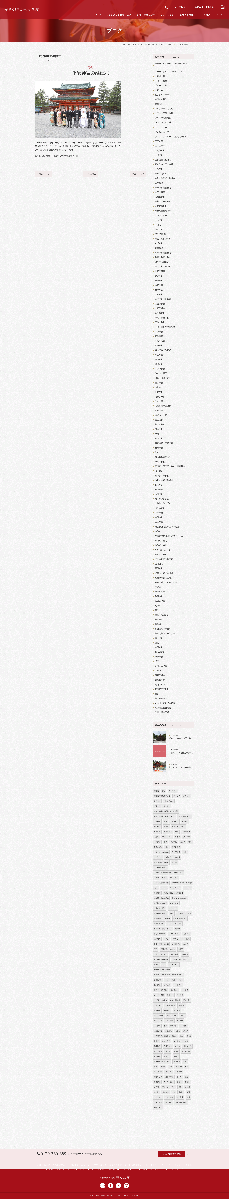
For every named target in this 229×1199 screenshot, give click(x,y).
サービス (176, 796)
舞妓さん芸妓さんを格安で (173, 893)
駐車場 (177, 837)
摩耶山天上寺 (161, 415)
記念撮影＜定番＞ (163, 629)
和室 (184, 1061)
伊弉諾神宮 (160, 229)
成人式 (185, 1031)
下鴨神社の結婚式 (160, 878)
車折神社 (159, 657)
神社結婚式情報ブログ (165, 559)
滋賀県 (174, 862)
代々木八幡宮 (159, 1016)
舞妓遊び (157, 893)
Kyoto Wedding (175, 888)
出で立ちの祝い (162, 262)
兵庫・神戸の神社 (163, 257)
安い (163, 964)
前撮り (156, 964)
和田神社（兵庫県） (161, 959)
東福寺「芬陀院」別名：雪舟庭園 (170, 466)
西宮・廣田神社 (162, 615)
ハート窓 (185, 990)
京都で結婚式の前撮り (165, 178)
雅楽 (157, 694)
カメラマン (158, 1102)
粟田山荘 (159, 564)
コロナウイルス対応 (164, 122)
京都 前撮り (161, 174)
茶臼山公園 (158, 1072)
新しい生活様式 (159, 934)
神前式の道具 (161, 545)
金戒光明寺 (166, 1041)
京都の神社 (56, 156)
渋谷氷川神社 (170, 1005)
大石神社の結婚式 (160, 903)
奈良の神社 (160, 313)
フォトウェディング (181, 1041)
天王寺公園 (186, 1051)
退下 (157, 661)
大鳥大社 (167, 1056)
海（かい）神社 (162, 499)
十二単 (179, 1077)
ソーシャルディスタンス (163, 929)
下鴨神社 (159, 155)
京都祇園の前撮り (163, 211)
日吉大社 (159, 429)
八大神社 (178, 1072)
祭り (165, 842)
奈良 (167, 847)
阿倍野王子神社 (162, 689)
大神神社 (159, 294)
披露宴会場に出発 (163, 406)
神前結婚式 (176, 847)
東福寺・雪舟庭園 (160, 990)
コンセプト (173, 791)
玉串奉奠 (159, 513)
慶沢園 (167, 1051)
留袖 (188, 1092)
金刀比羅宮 (158, 1051)
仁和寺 (177, 1046)
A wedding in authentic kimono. (168, 71)
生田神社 (159, 517)
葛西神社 (157, 1082)
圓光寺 (156, 1041)
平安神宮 (64, 156)
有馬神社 (159, 448)
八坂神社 (159, 243)
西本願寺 (185, 954)
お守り (182, 842)
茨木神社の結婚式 (160, 913)
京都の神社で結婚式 (172, 857)
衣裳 (188, 1097)
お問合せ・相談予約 (204, 7)
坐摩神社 (159, 290)
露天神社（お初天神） (162, 1061)
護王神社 (159, 638)
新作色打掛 (158, 980)
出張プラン (174, 878)
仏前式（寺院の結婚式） (55, 1165)
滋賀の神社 (160, 508)
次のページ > (138, 174)
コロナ (166, 939)
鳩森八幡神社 (172, 1016)
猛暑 (180, 1087)
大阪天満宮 (160, 308)
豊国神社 (159, 647)
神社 (163, 791)
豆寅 (157, 643)
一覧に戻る (90, 174)
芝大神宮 (180, 995)
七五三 (177, 1031)
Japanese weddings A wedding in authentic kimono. (174, 65)
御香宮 (158, 387)
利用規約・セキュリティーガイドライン (65, 1169)
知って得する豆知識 (97, 1165)
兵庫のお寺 (160, 248)
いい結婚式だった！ (184, 913)
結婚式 (156, 791)
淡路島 (156, 837)
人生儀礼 (168, 1031)
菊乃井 (158, 606)
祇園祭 (177, 929)
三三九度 (159, 141)
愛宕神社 (186, 1000)
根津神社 (157, 1010)
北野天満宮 (160, 271)
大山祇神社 (158, 1031)
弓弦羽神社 (160, 369)
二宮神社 (159, 169)
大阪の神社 (160, 304)
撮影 (186, 1077)
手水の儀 (159, 401)
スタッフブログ (162, 127)
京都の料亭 (160, 192)
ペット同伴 (178, 985)
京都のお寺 (160, 183)
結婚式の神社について (162, 796)
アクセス (157, 801)
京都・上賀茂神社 (163, 201)
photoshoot (187, 888)
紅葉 (170, 1067)
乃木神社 (170, 995)
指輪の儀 (159, 410)
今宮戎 (176, 1056)
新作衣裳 (167, 985)
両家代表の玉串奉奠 (164, 164)
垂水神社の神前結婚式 (162, 969)
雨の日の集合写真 (163, 708)
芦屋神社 (159, 596)
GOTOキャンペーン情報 (181, 939)
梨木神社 (159, 485)
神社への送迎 (161, 554)
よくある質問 (115, 1165)
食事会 (181, 949)
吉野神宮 (159, 285)
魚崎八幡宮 (174, 954)
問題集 (166, 827)
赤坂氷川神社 (175, 1000)
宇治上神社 (160, 322)
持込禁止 (180, 1097)
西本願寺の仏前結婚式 (162, 918)
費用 (165, 821)
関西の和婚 (73, 156)
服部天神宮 (158, 857)
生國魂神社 (169, 1077)
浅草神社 (173, 1026)
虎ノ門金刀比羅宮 (160, 1000)
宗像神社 (159, 332)
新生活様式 (160, 424)
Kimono (164, 888)
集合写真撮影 (161, 698)
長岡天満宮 (160, 675)
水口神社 (159, 494)
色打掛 (156, 1092)
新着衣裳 (186, 934)
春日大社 (159, 438)
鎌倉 (155, 1067)
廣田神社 (159, 359)
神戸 (189, 842)
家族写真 (159, 336)
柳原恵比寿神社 (162, 476)
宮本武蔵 (168, 1072)
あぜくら (159, 90)
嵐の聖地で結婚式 (163, 350)
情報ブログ (160, 397)
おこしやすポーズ (163, 95)
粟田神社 (159, 568)
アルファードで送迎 (164, 109)
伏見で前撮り (161, 234)
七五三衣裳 (169, 1097)
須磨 (176, 832)
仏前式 (158, 225)
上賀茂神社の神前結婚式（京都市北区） (168, 872)
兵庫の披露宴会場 (163, 253)
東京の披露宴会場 (163, 457)
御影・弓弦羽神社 (163, 378)
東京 (165, 1026)
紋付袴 (181, 1092)
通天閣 (156, 1087)
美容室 (158, 587)
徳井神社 (159, 392)
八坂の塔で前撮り (178, 827)
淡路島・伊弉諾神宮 (164, 503)
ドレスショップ (162, 132)
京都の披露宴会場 (163, 188)
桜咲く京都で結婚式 (164, 480)
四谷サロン (168, 1046)
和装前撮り (169, 1021)
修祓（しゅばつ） (163, 239)
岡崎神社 (159, 345)
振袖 (173, 1092)
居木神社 (177, 1010)
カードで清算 (159, 995)
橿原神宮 (159, 489)
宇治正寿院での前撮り (165, 327)
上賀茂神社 (160, 150)
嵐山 (181, 1036)
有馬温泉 (157, 832)
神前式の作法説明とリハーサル (169, 536)
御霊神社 (159, 383)
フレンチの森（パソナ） (174, 980)
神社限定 (178, 1067)
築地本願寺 (158, 1021)
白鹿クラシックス (160, 954)
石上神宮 (159, 522)
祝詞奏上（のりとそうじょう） (169, 527)
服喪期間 (157, 939)
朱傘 (157, 452)
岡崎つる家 (160, 341)
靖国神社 (157, 1056)
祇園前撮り (174, 990)
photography (174, 903)
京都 (184, 852)
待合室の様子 (161, 373)
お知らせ (159, 104)
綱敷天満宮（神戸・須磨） (167, 582)
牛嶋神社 (167, 1010)
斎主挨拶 (159, 420)
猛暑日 (179, 1082)
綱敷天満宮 (168, 832)
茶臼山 (176, 1051)
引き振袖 (165, 1092)
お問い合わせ (168, 801)
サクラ (163, 1067)
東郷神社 (182, 1005)
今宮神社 (159, 220)
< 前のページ (43, 174)
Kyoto (156, 888)
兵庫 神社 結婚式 (161, 944)
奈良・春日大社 (162, 318)
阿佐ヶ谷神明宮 (180, 1102)
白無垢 (187, 1087)
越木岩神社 (160, 652)
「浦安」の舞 (161, 81)
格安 (186, 1067)
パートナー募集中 (95, 1169)
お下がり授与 (161, 99)
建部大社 (159, 364)
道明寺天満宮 (161, 666)
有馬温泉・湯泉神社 (164, 443)
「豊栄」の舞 (161, 85)
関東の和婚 (160, 680)
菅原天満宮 (160, 601)
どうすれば (173, 908)
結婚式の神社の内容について (164, 816)
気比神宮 (157, 1046)
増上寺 (182, 1016)
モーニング (158, 1097)
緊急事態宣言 (159, 924)
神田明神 (168, 1102)
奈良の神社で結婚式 (161, 862)
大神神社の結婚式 (163, 299)
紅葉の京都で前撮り (164, 573)
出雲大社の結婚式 (163, 266)
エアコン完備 (168, 1082)
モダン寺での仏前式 (161, 852)
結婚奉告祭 (158, 1077)
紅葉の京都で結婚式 (164, 578)
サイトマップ (176, 1169)
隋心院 (189, 1036)
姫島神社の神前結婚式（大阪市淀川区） (168, 975)
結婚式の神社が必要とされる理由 (166, 811)
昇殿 (157, 434)
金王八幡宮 (158, 1005)
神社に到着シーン (163, 550)
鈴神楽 (158, 671)
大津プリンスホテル (168, 949)
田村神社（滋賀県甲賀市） (181, 959)
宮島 (155, 949)
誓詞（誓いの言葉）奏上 (166, 633)
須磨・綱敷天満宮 (163, 712)
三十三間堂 (160, 146)
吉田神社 (159, 281)
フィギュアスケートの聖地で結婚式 (171, 137)
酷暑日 (187, 1082)
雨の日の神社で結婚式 (165, 703)
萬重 (157, 610)
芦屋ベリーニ (161, 592)
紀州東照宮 (176, 944)
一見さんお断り (159, 908)
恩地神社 (176, 1061)
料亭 (171, 913)
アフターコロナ (174, 934)
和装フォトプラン (168, 1087)
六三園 (185, 944)
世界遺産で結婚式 (163, 160)
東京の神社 (160, 462)
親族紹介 (159, 624)
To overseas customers (179, 898)
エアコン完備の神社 (43, 156)
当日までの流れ (77, 1165)
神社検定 (157, 827)
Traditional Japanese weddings (182, 883)
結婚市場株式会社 (184, 816)
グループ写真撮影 (163, 118)
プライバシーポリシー (162, 806)
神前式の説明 (161, 541)
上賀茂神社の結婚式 (161, 898)
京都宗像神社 (161, 206)
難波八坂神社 (173, 964)
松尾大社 (159, 471)
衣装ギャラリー (158, 1165)
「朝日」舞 (160, 76)
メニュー (186, 796)
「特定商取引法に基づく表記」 (165, 1036)
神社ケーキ (187, 1046)
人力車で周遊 (161, 215)
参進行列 (159, 276)
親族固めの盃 (161, 619)
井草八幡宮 (158, 1107)
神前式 (158, 531)
